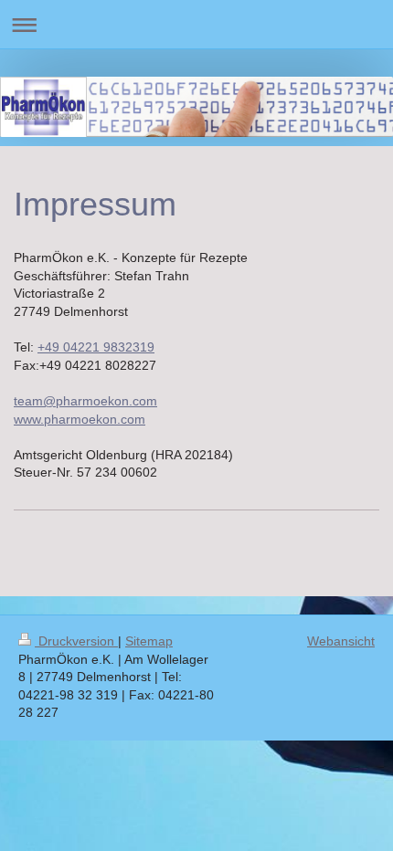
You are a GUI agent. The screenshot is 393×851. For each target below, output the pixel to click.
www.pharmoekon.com (79, 419)
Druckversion (76, 641)
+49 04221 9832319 (95, 347)
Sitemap (149, 641)
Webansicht (341, 641)
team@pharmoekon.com (85, 401)
